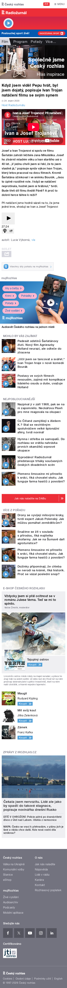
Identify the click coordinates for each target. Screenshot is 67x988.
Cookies (7, 978)
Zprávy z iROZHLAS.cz (20, 752)
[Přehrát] (8, 218)
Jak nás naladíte (45, 864)
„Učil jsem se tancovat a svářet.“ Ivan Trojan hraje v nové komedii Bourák (41, 362)
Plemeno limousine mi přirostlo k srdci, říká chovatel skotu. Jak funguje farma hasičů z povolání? (41, 477)
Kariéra (39, 879)
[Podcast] (5, 231)
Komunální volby (13, 869)
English (58, 978)
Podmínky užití (42, 978)
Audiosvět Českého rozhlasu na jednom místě (28, 327)
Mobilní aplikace (13, 912)
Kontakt (40, 885)
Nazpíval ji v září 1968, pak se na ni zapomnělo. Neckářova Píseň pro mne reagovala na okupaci (41, 408)
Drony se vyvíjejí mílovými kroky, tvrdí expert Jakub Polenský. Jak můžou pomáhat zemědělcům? (41, 518)
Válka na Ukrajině (14, 864)
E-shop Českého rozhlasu (24, 588)
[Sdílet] (11, 231)
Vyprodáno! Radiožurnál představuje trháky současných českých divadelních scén (40, 461)
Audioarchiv (10, 902)
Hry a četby (12, 288)
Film (5, 42)
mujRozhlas (9, 278)
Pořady (36, 42)
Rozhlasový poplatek (48, 890)
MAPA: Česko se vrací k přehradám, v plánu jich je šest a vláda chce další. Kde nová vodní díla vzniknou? (33, 829)
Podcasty (9, 907)
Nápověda (41, 869)
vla (33, 240)
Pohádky (26, 295)
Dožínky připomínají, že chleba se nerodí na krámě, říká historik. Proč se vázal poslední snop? (41, 570)
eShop (7, 879)
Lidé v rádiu (42, 874)
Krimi (8, 295)
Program (20, 42)
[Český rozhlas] (13, 4)
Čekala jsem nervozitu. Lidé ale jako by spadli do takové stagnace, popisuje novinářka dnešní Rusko (32, 806)
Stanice (8, 874)
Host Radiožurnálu (13, 105)
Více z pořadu (14, 510)
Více (51, 42)
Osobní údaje (23, 978)
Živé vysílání (12, 310)
